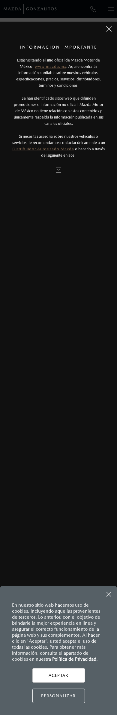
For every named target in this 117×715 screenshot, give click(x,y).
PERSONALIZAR (58, 695)
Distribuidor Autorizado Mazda (43, 149)
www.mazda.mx (50, 66)
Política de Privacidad (74, 659)
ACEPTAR (58, 675)
